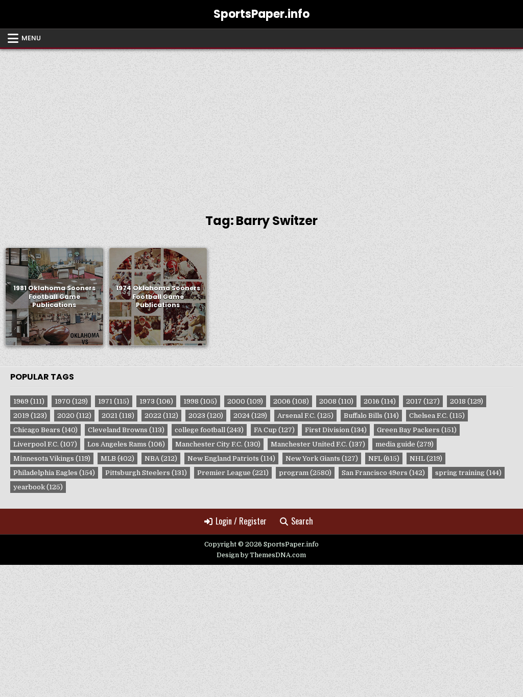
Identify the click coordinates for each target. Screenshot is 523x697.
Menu (31, 38)
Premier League (233, 473)
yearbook (38, 487)
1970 (71, 401)
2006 (291, 401)
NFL (383, 458)
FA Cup (274, 430)
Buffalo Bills (371, 415)
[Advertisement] (261, 125)
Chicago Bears (45, 430)
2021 (118, 415)
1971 (113, 401)
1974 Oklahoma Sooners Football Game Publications (158, 297)
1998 (200, 401)
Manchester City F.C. (217, 444)
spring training (468, 473)
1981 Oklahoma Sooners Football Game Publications (54, 297)
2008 (336, 401)
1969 (28, 401)
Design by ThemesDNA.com (261, 555)
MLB (117, 458)
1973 (156, 401)
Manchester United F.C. (318, 444)
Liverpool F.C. (45, 444)
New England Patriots (231, 458)
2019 (30, 415)
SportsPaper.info (261, 14)
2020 (74, 415)
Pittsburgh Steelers (146, 473)
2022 (161, 415)
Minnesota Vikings (51, 458)
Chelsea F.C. (437, 415)
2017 (423, 401)
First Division (336, 430)
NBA (161, 458)
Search (302, 521)
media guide (404, 444)
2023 (205, 415)
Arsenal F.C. (305, 415)
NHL (426, 458)
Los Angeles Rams (126, 444)
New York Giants (322, 458)
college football (209, 430)
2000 (245, 401)
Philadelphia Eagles (54, 473)
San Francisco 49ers (383, 473)
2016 (380, 401)
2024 (250, 415)
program (305, 473)
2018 (466, 401)
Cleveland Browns (126, 430)
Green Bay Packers (417, 430)
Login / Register (241, 521)
